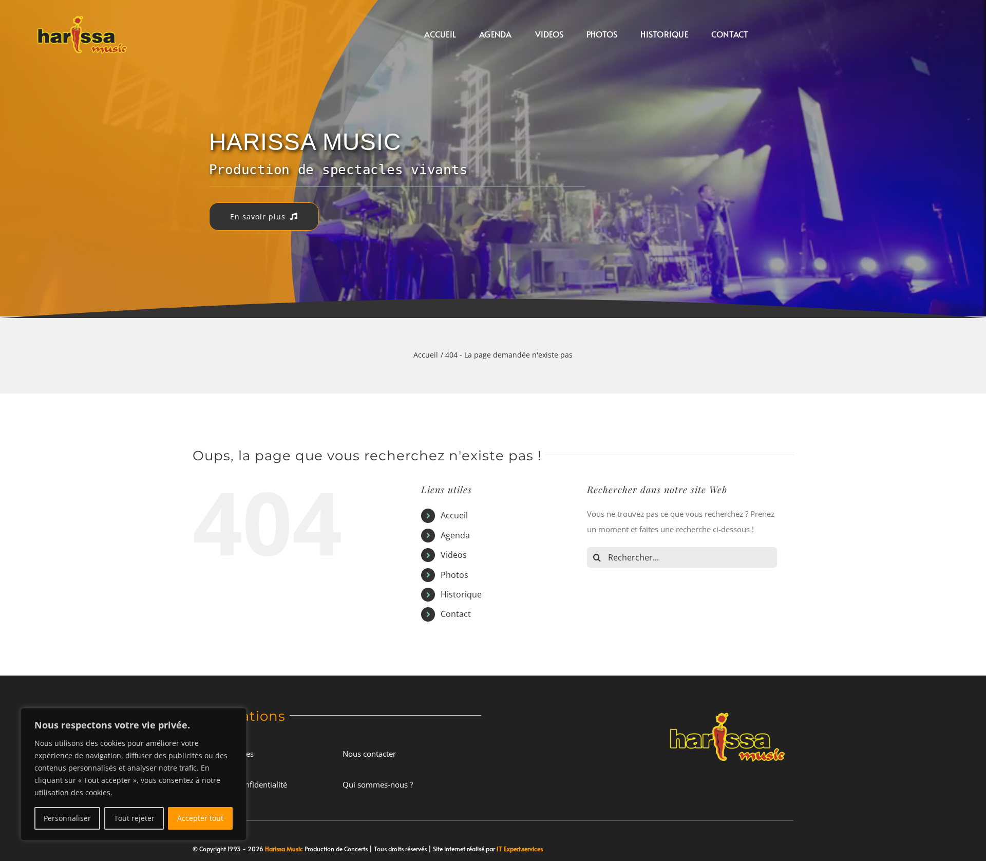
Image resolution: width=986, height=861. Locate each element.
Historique (461, 594)
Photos (454, 575)
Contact (456, 614)
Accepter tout (200, 818)
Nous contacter (369, 753)
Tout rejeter (134, 818)
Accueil (454, 515)
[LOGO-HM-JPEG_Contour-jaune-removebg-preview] (727, 709)
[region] (133, 774)
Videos (454, 554)
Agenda (455, 535)
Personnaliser (67, 818)
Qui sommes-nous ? (378, 784)
